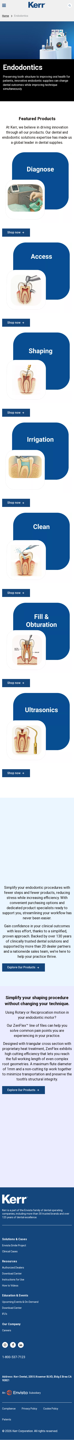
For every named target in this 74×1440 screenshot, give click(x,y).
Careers (6, 1330)
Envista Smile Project (14, 1245)
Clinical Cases (10, 1251)
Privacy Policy (29, 1408)
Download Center (12, 1273)
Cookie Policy (50, 1408)
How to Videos (10, 1285)
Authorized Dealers (13, 1267)
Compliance (9, 1408)
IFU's (4, 1313)
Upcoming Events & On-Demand (20, 1301)
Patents (6, 1419)
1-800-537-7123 (13, 1357)
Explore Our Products (21, 967)
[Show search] (70, 5)
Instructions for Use (13, 1279)
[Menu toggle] (6, 5)
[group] (37, 61)
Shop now (13, 232)
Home (5, 15)
